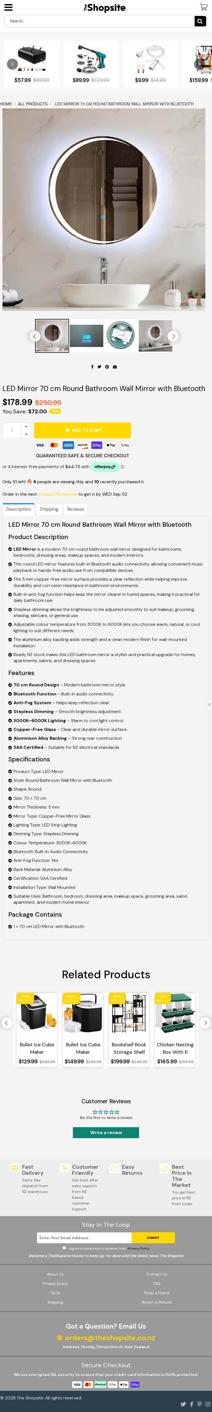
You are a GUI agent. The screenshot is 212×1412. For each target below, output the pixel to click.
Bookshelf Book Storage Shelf (129, 1048)
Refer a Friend (156, 1292)
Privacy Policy (138, 1248)
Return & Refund (157, 1302)
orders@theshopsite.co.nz (110, 1338)
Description (18, 509)
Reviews (75, 509)
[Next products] (199, 64)
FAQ (156, 1283)
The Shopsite (30, 1398)
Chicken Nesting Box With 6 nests (175, 1048)
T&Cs (55, 1292)
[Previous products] (12, 64)
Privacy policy (55, 1283)
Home (6, 103)
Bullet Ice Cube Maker (37, 1048)
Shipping (49, 509)
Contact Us (157, 1274)
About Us (55, 1274)
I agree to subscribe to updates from (108, 1248)
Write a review (106, 1132)
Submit (153, 1238)
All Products (32, 103)
